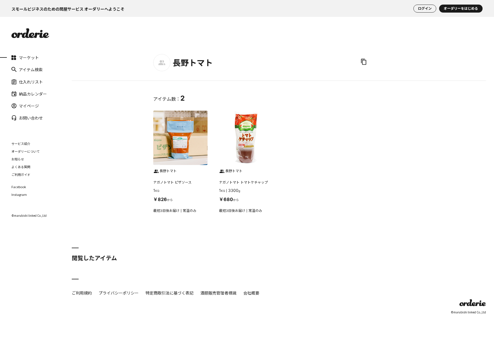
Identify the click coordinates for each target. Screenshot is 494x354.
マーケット (29, 57)
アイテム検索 (31, 69)
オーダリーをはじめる (461, 8)
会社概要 (251, 293)
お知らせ (17, 159)
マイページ (29, 105)
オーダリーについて (25, 151)
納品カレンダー (33, 93)
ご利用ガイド (20, 174)
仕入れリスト (31, 81)
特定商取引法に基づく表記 (170, 293)
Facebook (18, 186)
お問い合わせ (31, 117)
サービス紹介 (20, 143)
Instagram (19, 194)
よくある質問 (20, 166)
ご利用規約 (82, 293)
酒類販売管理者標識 (218, 293)
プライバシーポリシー (119, 293)
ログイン (425, 8)
